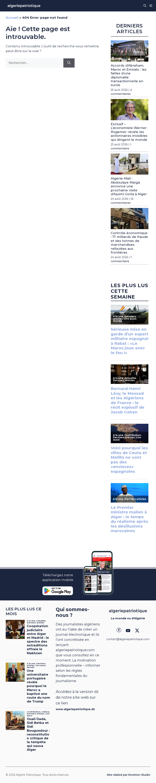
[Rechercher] (69, 63)
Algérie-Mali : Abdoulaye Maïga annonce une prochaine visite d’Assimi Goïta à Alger (129, 186)
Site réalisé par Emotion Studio (128, 775)
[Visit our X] (137, 630)
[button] (145, 5)
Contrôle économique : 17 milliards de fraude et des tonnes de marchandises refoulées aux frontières (129, 242)
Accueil (12, 17)
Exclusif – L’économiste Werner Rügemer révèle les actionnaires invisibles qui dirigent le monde (129, 132)
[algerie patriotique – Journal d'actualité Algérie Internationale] (24, 5)
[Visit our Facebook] (119, 630)
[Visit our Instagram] (128, 630)
